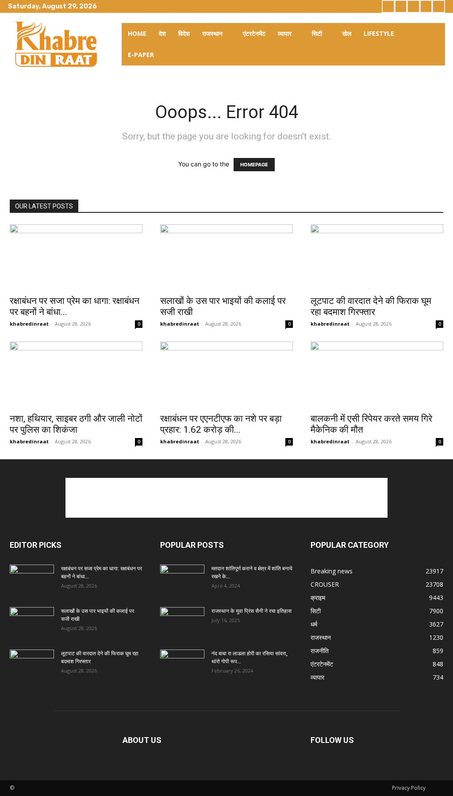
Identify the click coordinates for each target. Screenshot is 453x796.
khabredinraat (29, 323)
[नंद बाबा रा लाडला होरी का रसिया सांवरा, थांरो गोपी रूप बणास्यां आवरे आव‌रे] (182, 665)
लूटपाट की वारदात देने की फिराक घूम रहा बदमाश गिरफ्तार (371, 306)
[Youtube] (438, 6)
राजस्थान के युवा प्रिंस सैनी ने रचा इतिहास (251, 611)
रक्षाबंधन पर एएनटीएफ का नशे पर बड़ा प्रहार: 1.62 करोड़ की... (221, 424)
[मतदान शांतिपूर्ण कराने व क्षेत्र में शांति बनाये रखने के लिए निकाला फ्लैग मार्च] (182, 580)
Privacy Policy (409, 788)
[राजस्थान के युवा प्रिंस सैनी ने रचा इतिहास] (182, 622)
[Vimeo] (426, 6)
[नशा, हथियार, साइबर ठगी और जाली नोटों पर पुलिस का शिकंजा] (76, 374)
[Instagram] (401, 6)
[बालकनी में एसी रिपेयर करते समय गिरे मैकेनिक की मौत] (377, 374)
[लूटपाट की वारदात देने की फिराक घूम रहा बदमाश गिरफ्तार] (377, 257)
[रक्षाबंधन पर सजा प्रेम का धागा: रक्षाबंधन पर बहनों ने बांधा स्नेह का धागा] (76, 257)
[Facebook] (388, 6)
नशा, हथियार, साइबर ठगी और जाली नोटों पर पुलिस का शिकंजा (76, 424)
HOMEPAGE (254, 165)
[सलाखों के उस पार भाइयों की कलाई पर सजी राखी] (226, 257)
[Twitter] (413, 6)
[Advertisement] (226, 498)
